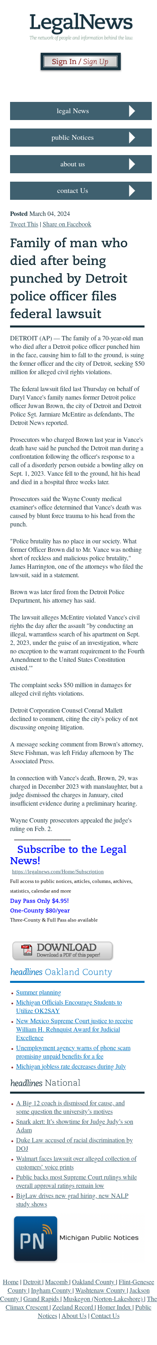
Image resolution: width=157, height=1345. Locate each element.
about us (72, 163)
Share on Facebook (67, 224)
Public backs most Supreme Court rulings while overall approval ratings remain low (76, 1181)
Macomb (57, 1281)
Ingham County (51, 1290)
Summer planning (38, 992)
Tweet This (24, 224)
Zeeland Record (73, 1307)
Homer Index (114, 1307)
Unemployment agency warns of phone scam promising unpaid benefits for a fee (73, 1051)
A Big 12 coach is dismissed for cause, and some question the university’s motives (70, 1106)
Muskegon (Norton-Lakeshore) (103, 1298)
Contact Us (105, 1315)
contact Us (72, 190)
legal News (73, 110)
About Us (74, 1315)
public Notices (73, 137)
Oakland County (94, 1281)
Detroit (32, 1281)
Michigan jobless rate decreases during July (71, 1066)
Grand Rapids (41, 1298)
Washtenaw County (101, 1290)
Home (11, 1281)
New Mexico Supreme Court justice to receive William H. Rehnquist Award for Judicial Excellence (74, 1029)
